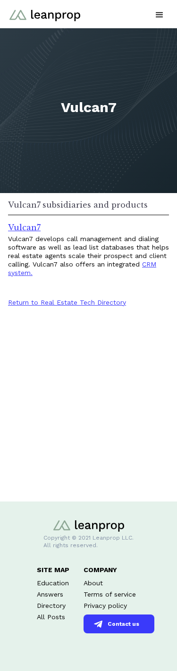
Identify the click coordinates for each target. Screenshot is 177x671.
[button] (159, 14)
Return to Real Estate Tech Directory (67, 302)
